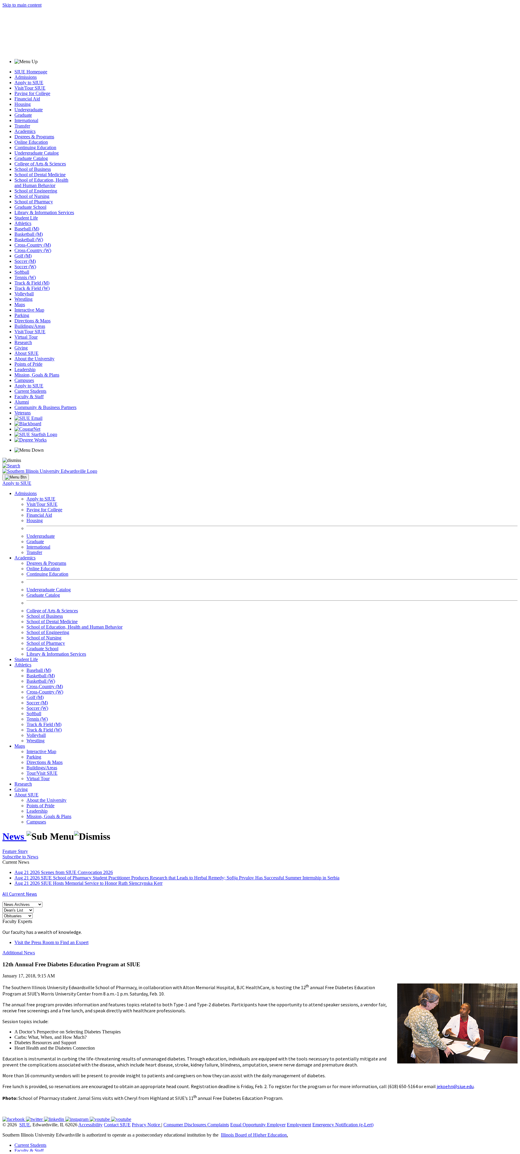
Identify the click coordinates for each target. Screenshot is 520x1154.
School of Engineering (35, 190)
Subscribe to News (20, 856)
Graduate (23, 115)
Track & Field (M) (31, 282)
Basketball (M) (28, 234)
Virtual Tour (26, 337)
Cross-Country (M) (32, 245)
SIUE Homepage (30, 71)
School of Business (32, 169)
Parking (21, 315)
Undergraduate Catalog (36, 152)
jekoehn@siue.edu (455, 1086)
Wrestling (23, 299)
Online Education (31, 142)
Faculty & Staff (29, 396)
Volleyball (24, 293)
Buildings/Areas (29, 326)
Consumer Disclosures (184, 1124)
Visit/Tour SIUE (29, 88)
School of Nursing (31, 196)
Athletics (22, 223)
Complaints (218, 1124)
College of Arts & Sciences (40, 163)
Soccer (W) (25, 266)
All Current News (19, 894)
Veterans (22, 412)
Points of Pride (28, 364)
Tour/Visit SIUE (41, 773)
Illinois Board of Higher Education (254, 1134)
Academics (25, 131)
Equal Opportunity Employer (258, 1124)
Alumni (21, 402)
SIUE (24, 1124)
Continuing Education (35, 147)
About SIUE (26, 353)
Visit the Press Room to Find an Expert (51, 942)
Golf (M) (23, 255)
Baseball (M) (26, 228)
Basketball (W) (28, 239)
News (14, 836)
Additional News (18, 952)
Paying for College (32, 93)
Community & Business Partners (45, 407)
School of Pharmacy (33, 201)
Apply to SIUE (28, 82)
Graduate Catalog (31, 158)
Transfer (22, 125)
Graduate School (30, 207)
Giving (21, 347)
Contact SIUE (117, 1124)
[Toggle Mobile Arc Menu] (15, 477)
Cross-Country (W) (32, 250)
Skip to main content (22, 5)
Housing (22, 104)
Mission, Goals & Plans (36, 374)
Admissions (25, 77)
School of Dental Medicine (40, 174)
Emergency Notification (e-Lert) (342, 1124)
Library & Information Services (44, 212)
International (26, 120)
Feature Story (15, 851)
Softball (21, 272)
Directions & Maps (32, 320)
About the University (34, 358)
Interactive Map (29, 309)
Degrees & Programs (34, 136)
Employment (299, 1124)
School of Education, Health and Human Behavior (41, 182)
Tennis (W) (25, 277)
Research (23, 342)
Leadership (25, 369)
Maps (19, 304)
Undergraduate (28, 109)
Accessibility (90, 1124)
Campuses (24, 380)
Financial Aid (27, 98)
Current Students (30, 391)
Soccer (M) (25, 261)
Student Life (26, 217)
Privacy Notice (146, 1124)
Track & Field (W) (32, 288)
